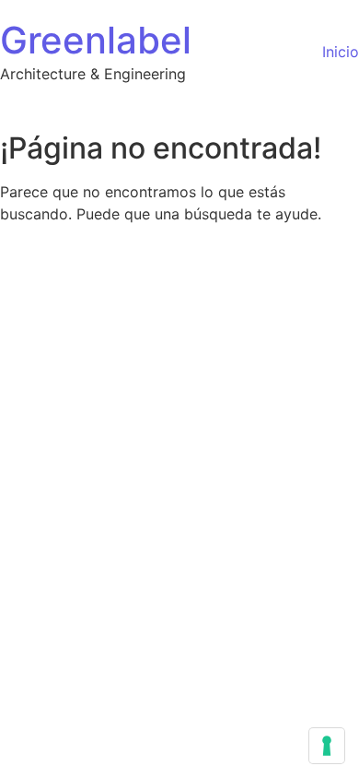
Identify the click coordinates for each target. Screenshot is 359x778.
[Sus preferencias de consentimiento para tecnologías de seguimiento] (326, 745)
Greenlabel (95, 40)
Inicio (340, 51)
